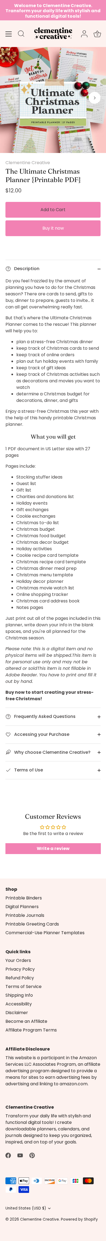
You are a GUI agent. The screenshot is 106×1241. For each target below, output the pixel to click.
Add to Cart (53, 210)
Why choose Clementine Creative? (52, 752)
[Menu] (9, 34)
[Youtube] (20, 1155)
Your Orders (18, 960)
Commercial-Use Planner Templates (45, 933)
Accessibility (18, 1004)
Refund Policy (19, 978)
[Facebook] (8, 1155)
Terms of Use (28, 770)
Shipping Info (19, 995)
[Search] (21, 34)
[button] (11, 98)
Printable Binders (23, 898)
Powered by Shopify (79, 1219)
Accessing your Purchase (41, 734)
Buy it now (53, 228)
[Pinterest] (32, 1155)
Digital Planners (22, 907)
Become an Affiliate (26, 1021)
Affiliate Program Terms (31, 1030)
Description (26, 268)
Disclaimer (16, 1012)
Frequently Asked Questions (44, 716)
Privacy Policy (20, 969)
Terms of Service (23, 986)
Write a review (53, 848)
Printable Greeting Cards (32, 924)
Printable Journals (24, 915)
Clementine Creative (27, 163)
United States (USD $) (25, 1208)
